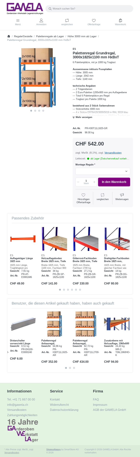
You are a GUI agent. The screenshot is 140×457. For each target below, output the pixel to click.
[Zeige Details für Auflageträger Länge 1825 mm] (23, 239)
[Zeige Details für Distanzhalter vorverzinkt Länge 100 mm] (23, 324)
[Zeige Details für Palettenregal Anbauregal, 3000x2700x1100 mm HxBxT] (85, 324)
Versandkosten (113, 152)
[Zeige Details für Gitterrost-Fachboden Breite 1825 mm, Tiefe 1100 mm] (85, 239)
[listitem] (37, 77)
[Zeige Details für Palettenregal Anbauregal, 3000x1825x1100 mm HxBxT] (54, 324)
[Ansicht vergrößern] (37, 77)
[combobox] (89, 8)
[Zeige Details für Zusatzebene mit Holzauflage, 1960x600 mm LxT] (117, 324)
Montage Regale (84, 164)
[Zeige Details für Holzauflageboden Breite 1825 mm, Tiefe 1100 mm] (54, 239)
